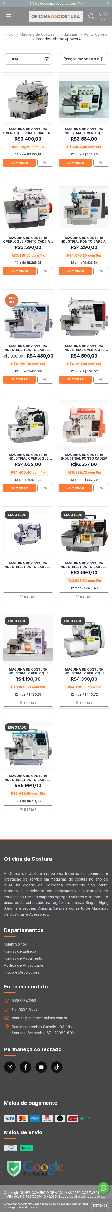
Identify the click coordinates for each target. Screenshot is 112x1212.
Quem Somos (15, 944)
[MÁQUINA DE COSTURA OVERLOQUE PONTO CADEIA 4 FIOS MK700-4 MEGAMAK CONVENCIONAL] (45, 163)
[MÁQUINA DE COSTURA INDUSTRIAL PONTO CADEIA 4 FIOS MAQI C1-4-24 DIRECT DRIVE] (101, 271)
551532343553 (24, 1000)
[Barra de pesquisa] (91, 16)
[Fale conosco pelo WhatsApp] (103, 1188)
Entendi (100, 1205)
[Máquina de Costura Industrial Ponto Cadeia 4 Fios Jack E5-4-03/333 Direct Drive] (45, 380)
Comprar (19, 270)
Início (9, 34)
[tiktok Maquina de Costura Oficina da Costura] (57, 1067)
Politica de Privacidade (23, 965)
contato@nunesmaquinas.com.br (39, 1018)
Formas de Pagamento (23, 958)
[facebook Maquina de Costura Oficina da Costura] (26, 1067)
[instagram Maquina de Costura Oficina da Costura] (10, 1067)
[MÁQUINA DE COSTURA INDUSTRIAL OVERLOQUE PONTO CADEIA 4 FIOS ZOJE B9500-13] (45, 488)
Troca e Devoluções (21, 972)
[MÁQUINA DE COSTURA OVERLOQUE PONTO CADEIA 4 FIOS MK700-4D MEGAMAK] (45, 271)
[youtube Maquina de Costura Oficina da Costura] (41, 1067)
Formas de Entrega (20, 951)
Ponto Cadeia (95, 34)
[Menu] (9, 16)
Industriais (69, 34)
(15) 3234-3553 (25, 1009)
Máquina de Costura (37, 34)
